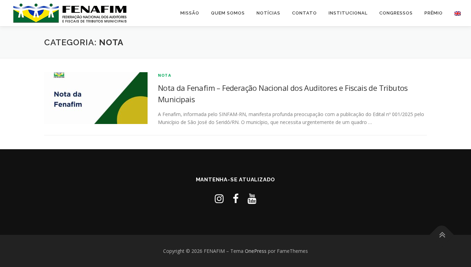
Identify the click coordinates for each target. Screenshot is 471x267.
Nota (164, 75)
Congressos (396, 13)
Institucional (348, 13)
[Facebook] (236, 198)
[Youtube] (252, 198)
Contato (304, 13)
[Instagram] (219, 198)
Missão (189, 13)
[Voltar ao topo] (442, 234)
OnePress (256, 251)
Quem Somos (228, 13)
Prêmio (433, 13)
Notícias (268, 13)
